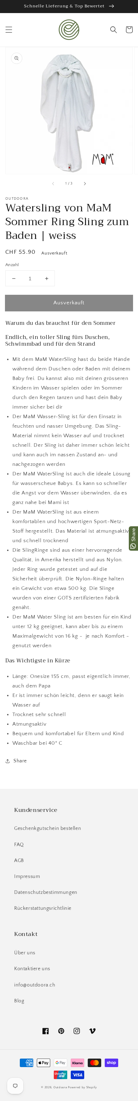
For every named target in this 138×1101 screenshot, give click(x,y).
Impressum (27, 876)
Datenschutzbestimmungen (45, 892)
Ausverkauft (69, 303)
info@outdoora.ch (35, 985)
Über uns (24, 953)
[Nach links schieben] (53, 184)
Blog (19, 1001)
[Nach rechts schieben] (84, 184)
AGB (19, 860)
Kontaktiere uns (32, 969)
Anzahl (12, 264)
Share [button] (20, 761)
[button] (9, 29)
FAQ (19, 845)
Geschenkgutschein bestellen (47, 828)
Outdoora (60, 1087)
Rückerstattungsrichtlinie (42, 908)
